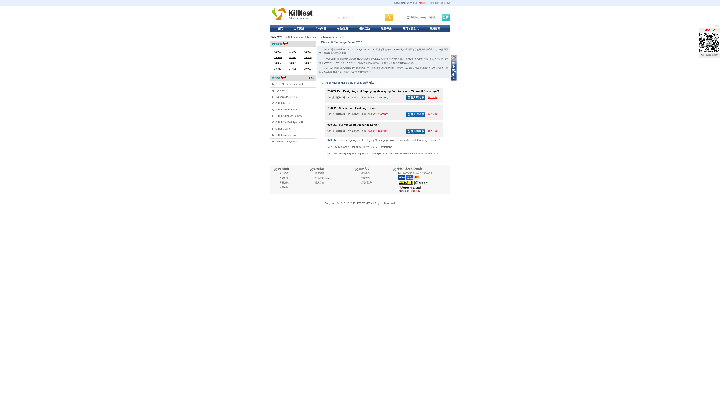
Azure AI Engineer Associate (289, 84)
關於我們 (365, 173)
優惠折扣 (284, 178)
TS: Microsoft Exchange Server (352, 108)
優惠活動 (364, 28)
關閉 (717, 26)
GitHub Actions (282, 103)
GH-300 (278, 57)
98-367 (277, 69)
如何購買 (321, 28)
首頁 (280, 28)
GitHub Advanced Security (288, 116)
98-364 (277, 63)
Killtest (292, 14)
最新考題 (284, 187)
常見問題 (445, 3)
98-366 (307, 63)
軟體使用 (343, 28)
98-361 (292, 63)
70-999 (307, 69)
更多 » (311, 78)
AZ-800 (307, 52)
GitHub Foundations (285, 135)
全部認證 (299, 28)
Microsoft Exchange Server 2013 (326, 36)
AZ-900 (277, 52)
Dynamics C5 (282, 90)
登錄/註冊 (424, 3)
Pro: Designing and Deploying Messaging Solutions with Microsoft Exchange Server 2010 (385, 91)
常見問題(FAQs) (323, 178)
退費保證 (386, 28)
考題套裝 (284, 182)
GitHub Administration (286, 109)
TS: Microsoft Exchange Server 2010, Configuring (359, 146)
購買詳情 (319, 173)
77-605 (292, 69)
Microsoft (298, 36)
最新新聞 (435, 28)
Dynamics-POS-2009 (286, 97)
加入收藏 (432, 97)
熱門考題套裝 (410, 28)
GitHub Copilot (282, 129)
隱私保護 (319, 182)
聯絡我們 (434, 3)
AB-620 (308, 57)
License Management (286, 141)
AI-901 (292, 52)
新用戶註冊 (366, 182)
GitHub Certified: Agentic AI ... (290, 122)
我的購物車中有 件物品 (423, 17)
